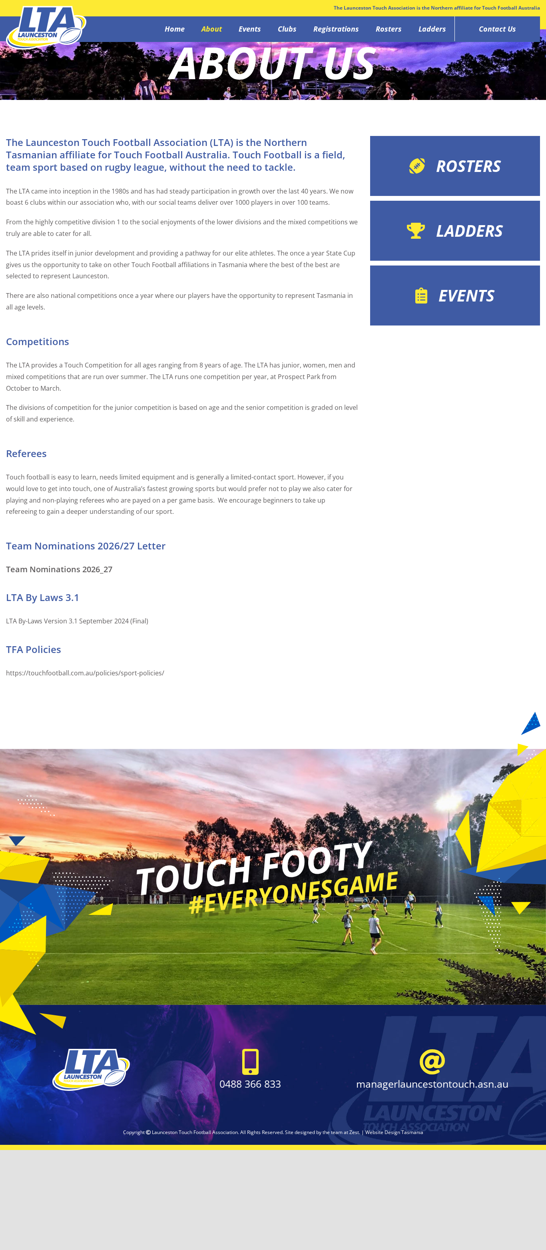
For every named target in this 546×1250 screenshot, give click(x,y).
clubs (39, 202)
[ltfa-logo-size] (91, 1052)
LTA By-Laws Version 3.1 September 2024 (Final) (77, 621)
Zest (354, 1132)
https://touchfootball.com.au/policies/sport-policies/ (85, 673)
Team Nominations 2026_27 (59, 569)
